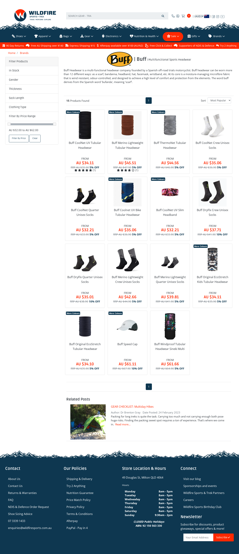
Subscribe (222, 537)
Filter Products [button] (18, 61)
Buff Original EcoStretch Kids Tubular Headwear (212, 279)
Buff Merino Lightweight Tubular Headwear (127, 145)
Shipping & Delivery (79, 479)
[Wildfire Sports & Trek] (35, 15)
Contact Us (15, 486)
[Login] (177, 16)
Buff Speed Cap (127, 344)
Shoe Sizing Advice (20, 514)
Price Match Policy (78, 500)
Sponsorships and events (200, 486)
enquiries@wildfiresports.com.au (30, 528)
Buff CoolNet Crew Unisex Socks (212, 145)
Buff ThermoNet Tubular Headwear (170, 145)
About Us (14, 479)
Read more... (123, 424)
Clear (35, 138)
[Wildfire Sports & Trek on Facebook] (213, 16)
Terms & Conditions (79, 514)
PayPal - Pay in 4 (77, 528)
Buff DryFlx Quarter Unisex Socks (85, 279)
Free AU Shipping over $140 (47, 45)
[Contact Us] (173, 16)
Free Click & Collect (161, 45)
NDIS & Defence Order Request (28, 507)
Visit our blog (192, 479)
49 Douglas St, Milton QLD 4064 (142, 477)
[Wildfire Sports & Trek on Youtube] (222, 16)
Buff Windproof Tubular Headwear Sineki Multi (170, 346)
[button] (31, 70)
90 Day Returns (15, 45)
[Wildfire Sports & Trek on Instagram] (218, 16)
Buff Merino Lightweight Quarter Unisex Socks (170, 279)
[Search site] (162, 15)
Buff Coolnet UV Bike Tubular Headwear (127, 212)
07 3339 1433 (16, 521)
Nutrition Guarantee (79, 493)
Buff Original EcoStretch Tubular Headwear (85, 346)
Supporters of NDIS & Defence (196, 45)
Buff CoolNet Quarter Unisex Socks (85, 212)
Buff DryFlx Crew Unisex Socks (212, 212)
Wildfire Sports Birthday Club (202, 507)
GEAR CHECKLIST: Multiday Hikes (132, 407)
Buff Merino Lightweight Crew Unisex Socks (127, 279)
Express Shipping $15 (82, 45)
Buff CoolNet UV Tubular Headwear (85, 145)
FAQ (10, 500)
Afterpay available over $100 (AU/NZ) (121, 45)
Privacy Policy (75, 507)
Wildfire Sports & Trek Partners (203, 493)
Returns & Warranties (22, 493)
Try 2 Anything (228, 45)
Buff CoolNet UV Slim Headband (170, 212)
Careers (188, 500)
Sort (203, 100)
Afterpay (72, 521)
